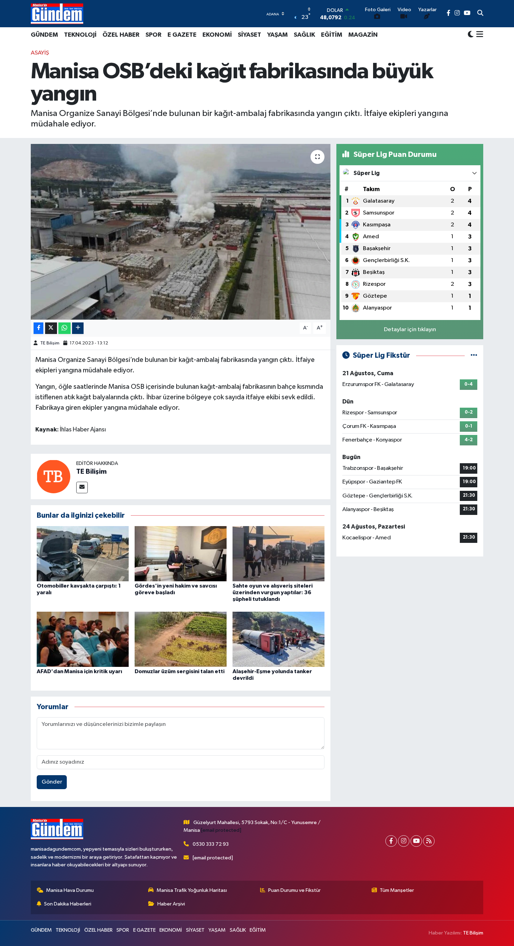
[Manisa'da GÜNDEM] (57, 13)
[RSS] (429, 841)
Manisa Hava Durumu (70, 890)
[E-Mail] (82, 487)
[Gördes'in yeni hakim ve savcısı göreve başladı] (181, 553)
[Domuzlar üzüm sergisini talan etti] (181, 639)
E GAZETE (182, 35)
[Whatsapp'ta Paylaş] (64, 328)
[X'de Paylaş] (51, 328)
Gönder (52, 782)
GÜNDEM (44, 35)
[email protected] (221, 830)
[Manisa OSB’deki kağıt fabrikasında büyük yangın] (180, 231)
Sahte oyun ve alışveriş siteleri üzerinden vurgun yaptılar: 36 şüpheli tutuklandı (273, 592)
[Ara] (480, 13)
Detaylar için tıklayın (410, 330)
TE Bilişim (49, 343)
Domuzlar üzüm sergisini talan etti (179, 671)
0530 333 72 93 (211, 844)
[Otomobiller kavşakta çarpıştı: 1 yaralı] (83, 553)
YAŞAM (277, 35)
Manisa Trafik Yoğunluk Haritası (192, 890)
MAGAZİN (363, 35)
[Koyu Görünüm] (470, 35)
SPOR (153, 35)
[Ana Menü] (478, 35)
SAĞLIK (304, 35)
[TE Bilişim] (53, 476)
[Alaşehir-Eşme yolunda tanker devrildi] (278, 639)
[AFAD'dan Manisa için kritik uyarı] (83, 639)
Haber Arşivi (171, 904)
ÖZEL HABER (121, 35)
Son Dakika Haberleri (67, 904)
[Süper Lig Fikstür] (474, 355)
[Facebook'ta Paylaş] (38, 328)
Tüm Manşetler (397, 890)
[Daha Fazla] (78, 328)
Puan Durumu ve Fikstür (294, 890)
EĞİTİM (331, 35)
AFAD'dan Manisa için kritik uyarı (79, 671)
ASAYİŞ (40, 53)
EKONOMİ (217, 35)
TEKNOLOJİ (80, 35)
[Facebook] (391, 841)
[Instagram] (403, 841)
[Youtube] (416, 841)
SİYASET (249, 35)
